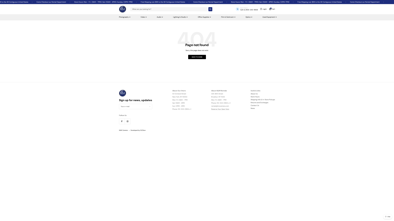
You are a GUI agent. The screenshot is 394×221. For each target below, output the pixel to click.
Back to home (197, 57)
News (253, 108)
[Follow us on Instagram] (127, 121)
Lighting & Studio (179, 17)
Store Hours (255, 97)
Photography (124, 17)
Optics (248, 17)
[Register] (149, 106)
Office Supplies (203, 17)
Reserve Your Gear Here (220, 109)
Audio (159, 17)
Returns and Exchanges (259, 102)
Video (143, 17)
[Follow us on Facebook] (122, 121)
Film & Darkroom (227, 17)
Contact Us (255, 105)
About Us (254, 94)
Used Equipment (268, 17)
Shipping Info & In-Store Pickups (263, 100)
